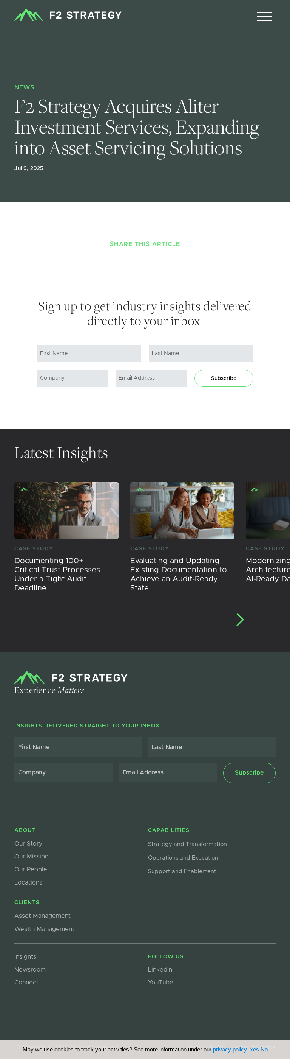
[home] (67, 15)
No (264, 1049)
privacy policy (230, 1049)
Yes (254, 1049)
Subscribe (223, 378)
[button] (264, 17)
